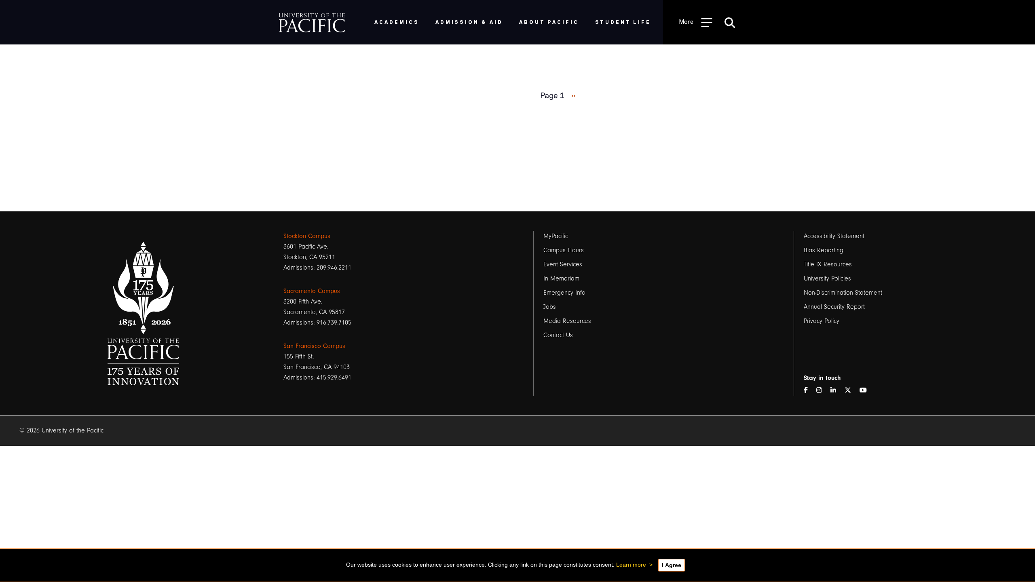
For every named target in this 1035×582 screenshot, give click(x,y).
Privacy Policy (821, 321)
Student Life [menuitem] (623, 21)
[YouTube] (866, 390)
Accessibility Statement (834, 236)
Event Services (562, 264)
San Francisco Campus (314, 346)
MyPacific (555, 236)
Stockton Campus (306, 236)
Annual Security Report (834, 306)
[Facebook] (809, 390)
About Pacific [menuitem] (549, 21)
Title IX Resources (828, 264)
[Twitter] (851, 390)
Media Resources (567, 321)
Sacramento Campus (311, 291)
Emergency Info (564, 292)
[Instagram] (822, 390)
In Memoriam (561, 278)
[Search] (729, 22)
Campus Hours (563, 250)
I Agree (671, 565)
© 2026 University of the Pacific (61, 430)
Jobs (549, 306)
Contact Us (558, 335)
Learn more (631, 564)
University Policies (827, 278)
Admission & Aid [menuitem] (469, 21)
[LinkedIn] (836, 390)
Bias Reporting (823, 250)
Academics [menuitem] (396, 21)
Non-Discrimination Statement (843, 292)
